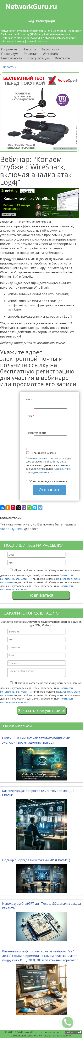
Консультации (39, 58)
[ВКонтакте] (2, 507)
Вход (30, 21)
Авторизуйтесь (11, 529)
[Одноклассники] (7, 507)
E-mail (30, 416)
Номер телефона (36, 432)
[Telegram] (40, 507)
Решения (30, 54)
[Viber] (24, 507)
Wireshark (50, 54)
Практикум (9, 54)
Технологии (50, 49)
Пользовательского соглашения (45, 458)
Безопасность (11, 58)
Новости (29, 49)
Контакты (62, 58)
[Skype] (34, 507)
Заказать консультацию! (41, 710)
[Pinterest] (13, 507)
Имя (29, 399)
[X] (18, 507)
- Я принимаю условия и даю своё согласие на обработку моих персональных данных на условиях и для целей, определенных (49, 461)
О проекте (9, 49)
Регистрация (45, 21)
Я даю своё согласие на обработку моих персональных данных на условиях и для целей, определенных (41, 574)
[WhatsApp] (29, 507)
